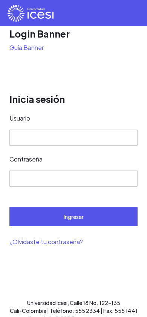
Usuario (19, 118)
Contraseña (26, 159)
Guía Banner (26, 47)
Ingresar (74, 216)
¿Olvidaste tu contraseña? (46, 242)
